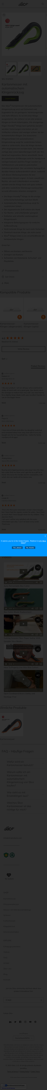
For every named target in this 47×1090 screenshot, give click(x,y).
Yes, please (17, 548)
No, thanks (30, 548)
